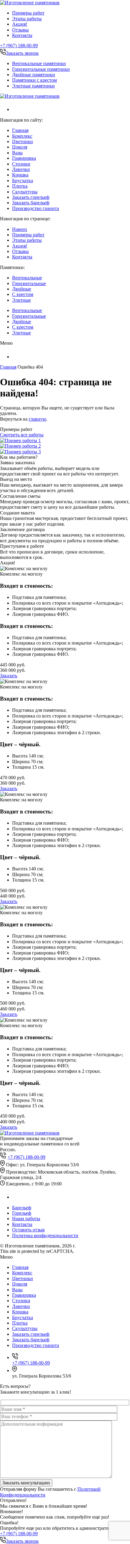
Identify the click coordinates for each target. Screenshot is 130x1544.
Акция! (19, 24)
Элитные (21, 300)
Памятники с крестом (34, 80)
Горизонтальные (29, 283)
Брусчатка (22, 180)
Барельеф (21, 1207)
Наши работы (26, 1218)
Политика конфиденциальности (45, 1235)
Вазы (17, 152)
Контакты (22, 35)
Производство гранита (35, 208)
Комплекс (22, 136)
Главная (20, 130)
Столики (21, 163)
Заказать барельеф (30, 202)
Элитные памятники (33, 85)
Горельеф (21, 1213)
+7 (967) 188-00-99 (19, 45)
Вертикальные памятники (39, 63)
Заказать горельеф (30, 197)
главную (37, 419)
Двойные (21, 288)
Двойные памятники (33, 74)
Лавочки (21, 169)
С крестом (22, 294)
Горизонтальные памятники (41, 69)
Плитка (20, 186)
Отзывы (20, 29)
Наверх (19, 229)
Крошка (20, 174)
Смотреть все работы (22, 434)
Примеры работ (28, 12)
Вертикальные (27, 277)
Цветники (22, 141)
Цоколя (19, 146)
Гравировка (24, 158)
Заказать (8, 675)
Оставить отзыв (28, 1229)
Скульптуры (24, 191)
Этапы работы (27, 18)
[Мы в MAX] (15, 109)
